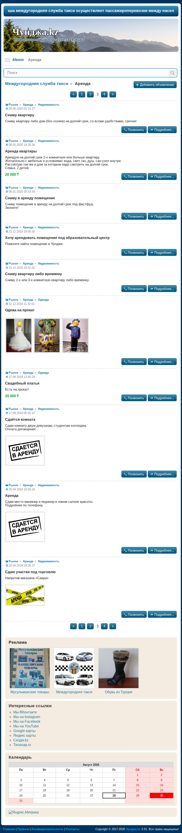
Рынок (13, 104)
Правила (23, 829)
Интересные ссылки (30, 705)
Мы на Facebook (26, 721)
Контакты (72, 829)
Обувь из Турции (118, 692)
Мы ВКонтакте (25, 712)
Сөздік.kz (20, 740)
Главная (9, 829)
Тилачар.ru (22, 745)
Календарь (20, 757)
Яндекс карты (24, 735)
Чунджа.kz (35, 32)
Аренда (28, 104)
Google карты (24, 731)
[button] (172, 73)
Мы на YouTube (26, 726)
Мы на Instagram (26, 717)
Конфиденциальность (47, 829)
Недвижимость (48, 104)
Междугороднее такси (74, 692)
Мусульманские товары (29, 692)
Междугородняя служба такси (36, 83)
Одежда (43, 299)
